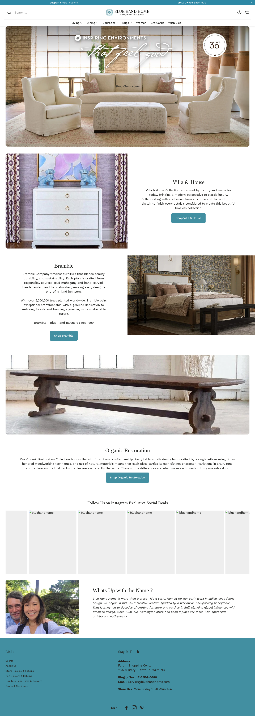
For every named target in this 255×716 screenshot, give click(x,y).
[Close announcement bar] (251, 2)
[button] (30, 12)
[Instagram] (134, 707)
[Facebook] (126, 707)
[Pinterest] (141, 707)
